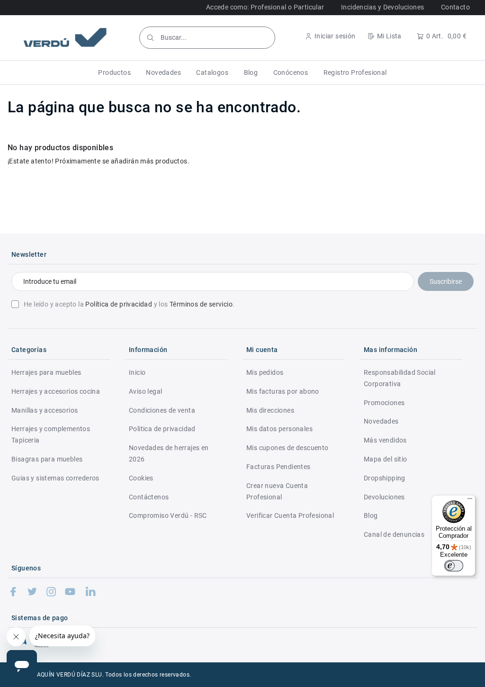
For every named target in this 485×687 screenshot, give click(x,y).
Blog (371, 515)
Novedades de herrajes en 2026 (169, 453)
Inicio (137, 372)
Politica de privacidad (162, 429)
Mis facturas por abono (282, 391)
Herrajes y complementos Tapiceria (50, 434)
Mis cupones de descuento (287, 448)
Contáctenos (149, 497)
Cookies (141, 478)
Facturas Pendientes (278, 466)
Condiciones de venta (162, 410)
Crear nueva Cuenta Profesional (277, 491)
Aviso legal (145, 391)
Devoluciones (384, 497)
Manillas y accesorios (44, 410)
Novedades (381, 421)
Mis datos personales (279, 429)
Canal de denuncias (394, 534)
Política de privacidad (118, 304)
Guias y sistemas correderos (55, 478)
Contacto (455, 7)
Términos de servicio (201, 304)
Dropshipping (384, 478)
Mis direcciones (270, 410)
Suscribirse (446, 281)
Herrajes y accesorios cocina (55, 391)
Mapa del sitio (385, 459)
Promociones (384, 403)
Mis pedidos (264, 372)
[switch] (453, 565)
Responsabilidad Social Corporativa (400, 378)
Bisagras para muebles (46, 459)
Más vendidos (385, 440)
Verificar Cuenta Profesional (290, 515)
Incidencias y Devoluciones (382, 7)
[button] (114, 72)
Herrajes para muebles (46, 372)
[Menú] (470, 500)
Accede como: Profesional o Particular (265, 7)
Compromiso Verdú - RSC (168, 515)
